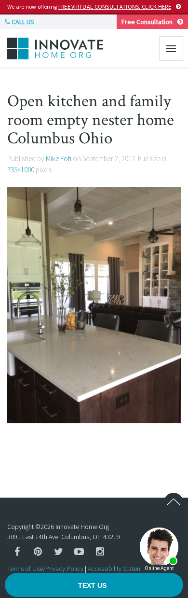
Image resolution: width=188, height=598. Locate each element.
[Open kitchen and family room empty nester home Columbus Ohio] (94, 304)
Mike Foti (58, 158)
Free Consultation (147, 21)
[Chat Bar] (94, 585)
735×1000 (20, 169)
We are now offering (89, 6)
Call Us (22, 21)
